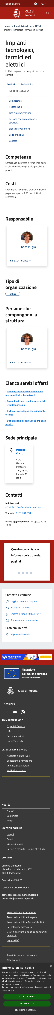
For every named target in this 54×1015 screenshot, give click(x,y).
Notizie (10, 811)
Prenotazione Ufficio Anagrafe (22, 917)
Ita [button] (42, 3)
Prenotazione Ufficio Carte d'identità (25, 922)
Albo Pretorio (13, 960)
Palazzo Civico (20, 451)
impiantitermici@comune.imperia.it (23, 507)
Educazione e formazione (19, 760)
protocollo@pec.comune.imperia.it (20, 895)
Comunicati (12, 816)
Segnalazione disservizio (19, 927)
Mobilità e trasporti (16, 770)
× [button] (51, 966)
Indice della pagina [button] (19, 90)
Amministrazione (23, 26)
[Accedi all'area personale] (36, 3)
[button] (27, 1010)
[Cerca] (48, 13)
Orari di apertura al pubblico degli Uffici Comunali (27, 933)
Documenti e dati (15, 741)
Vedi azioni (26, 84)
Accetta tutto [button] (26, 996)
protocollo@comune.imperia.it (18, 898)
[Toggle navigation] (6, 13)
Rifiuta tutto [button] (27, 1003)
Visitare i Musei (15, 844)
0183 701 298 (23, 513)
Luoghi (10, 834)
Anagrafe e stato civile (18, 756)
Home (7, 26)
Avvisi (10, 820)
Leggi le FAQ (13, 940)
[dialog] (27, 989)
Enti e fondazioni (15, 736)
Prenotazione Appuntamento (21, 912)
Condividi (10, 84)
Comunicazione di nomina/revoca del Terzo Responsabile (25, 403)
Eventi (10, 839)
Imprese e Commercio (18, 765)
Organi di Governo (16, 726)
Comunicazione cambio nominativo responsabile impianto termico (24, 393)
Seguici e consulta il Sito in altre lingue (27, 849)
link (12, 990)
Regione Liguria (12, 3)
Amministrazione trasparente (22, 955)
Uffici (38, 26)
